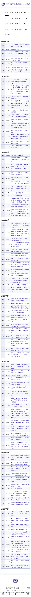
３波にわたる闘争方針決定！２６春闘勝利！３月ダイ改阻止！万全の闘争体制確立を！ (20, 428)
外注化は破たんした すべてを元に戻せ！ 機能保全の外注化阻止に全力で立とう (20, 468)
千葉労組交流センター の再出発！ (19, 375)
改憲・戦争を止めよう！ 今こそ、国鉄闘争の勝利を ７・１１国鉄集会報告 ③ (19, 105)
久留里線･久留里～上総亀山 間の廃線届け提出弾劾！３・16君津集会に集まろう (20, 422)
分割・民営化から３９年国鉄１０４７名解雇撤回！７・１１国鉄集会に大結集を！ (20, 225)
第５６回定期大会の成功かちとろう (20, 101)
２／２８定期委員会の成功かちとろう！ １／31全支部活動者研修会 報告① (20, 479)
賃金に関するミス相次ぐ (17, 49)
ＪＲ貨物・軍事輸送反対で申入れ (19, 67)
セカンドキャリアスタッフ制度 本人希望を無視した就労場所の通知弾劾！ (20, 520)
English (8, 585)
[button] (27, 304)
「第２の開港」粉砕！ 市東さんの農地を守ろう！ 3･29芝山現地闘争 (19, 330)
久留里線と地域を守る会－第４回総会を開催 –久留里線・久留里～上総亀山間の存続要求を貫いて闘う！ (20, 200)
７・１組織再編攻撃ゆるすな (18, 195)
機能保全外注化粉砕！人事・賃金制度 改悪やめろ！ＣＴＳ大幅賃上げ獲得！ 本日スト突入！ (20, 354)
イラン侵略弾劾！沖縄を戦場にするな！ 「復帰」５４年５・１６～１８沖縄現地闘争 (20, 244)
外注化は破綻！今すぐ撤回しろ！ (19, 529)
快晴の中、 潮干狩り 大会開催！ (19, 285)
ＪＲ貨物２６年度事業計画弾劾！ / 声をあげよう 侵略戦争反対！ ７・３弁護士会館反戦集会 (20, 125)
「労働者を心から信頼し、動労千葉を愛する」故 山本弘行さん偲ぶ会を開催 (20, 513)
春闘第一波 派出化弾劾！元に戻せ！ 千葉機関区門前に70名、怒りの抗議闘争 (19, 400)
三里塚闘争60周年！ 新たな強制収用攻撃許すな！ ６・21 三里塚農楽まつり (20, 159)
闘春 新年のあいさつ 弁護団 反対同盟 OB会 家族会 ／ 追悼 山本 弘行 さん (20, 556)
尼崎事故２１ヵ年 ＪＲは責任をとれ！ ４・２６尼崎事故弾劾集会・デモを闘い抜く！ (20, 280)
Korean (23, 585)
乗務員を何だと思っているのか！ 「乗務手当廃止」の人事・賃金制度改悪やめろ (20, 415)
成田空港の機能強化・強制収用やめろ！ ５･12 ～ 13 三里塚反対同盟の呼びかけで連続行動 (20, 264)
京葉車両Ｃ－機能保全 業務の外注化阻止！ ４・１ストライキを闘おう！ (19, 393)
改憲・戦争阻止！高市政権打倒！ (19, 155)
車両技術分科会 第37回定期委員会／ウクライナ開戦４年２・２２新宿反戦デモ (20, 457)
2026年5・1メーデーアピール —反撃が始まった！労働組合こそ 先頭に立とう (20, 289)
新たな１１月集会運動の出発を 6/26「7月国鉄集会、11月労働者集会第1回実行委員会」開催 (20, 136)
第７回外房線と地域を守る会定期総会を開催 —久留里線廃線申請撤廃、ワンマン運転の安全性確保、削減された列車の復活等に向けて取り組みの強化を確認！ (20, 89)
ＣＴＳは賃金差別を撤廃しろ (18, 193)
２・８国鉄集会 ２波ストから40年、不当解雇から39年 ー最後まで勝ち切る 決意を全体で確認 (19, 493)
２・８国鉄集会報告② (16, 489)
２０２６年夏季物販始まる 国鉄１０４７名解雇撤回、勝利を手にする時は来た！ (20, 188)
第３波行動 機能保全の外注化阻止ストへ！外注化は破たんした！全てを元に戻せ (20, 366)
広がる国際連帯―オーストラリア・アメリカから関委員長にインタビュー (20, 53)
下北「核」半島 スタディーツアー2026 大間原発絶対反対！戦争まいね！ (19, 81)
